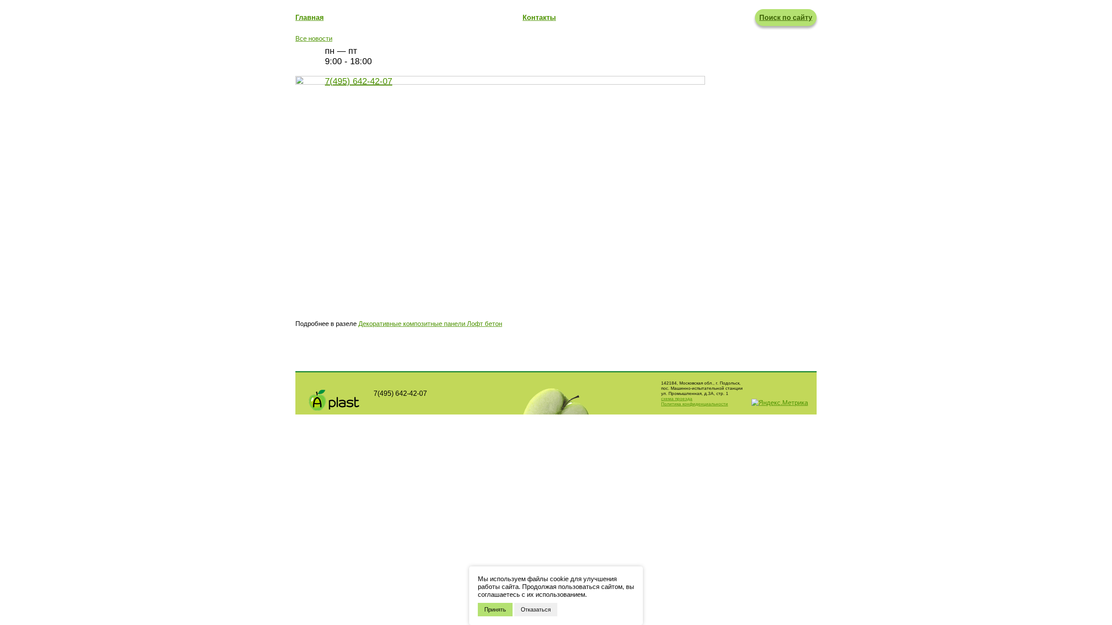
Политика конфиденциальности (694, 403)
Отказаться (536, 609)
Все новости (313, 38)
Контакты (539, 17)
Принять (495, 609)
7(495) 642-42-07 (358, 81)
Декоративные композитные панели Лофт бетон (430, 323)
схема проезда (676, 398)
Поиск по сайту (785, 17)
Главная (309, 17)
